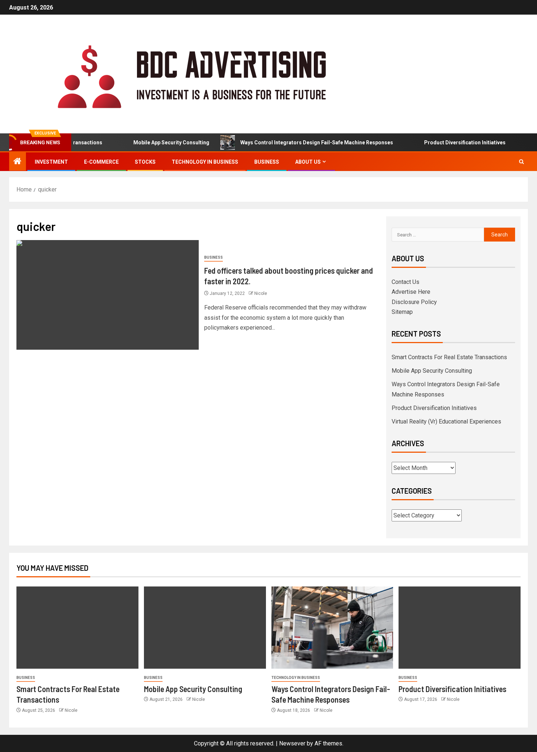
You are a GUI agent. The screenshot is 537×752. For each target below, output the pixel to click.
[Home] (18, 162)
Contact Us (405, 281)
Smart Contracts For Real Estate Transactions (449, 357)
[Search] (521, 162)
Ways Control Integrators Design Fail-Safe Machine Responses (306, 142)
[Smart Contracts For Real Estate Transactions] (77, 627)
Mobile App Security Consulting (161, 142)
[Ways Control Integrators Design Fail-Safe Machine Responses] (332, 627)
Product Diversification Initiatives (454, 142)
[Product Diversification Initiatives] (460, 627)
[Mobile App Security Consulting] (205, 627)
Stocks (145, 162)
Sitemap (402, 311)
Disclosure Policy (414, 302)
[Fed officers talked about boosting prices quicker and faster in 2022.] (107, 295)
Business (266, 162)
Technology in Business (205, 162)
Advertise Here (411, 291)
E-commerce (101, 162)
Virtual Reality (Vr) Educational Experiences (446, 421)
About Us (308, 162)
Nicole (260, 293)
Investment (51, 162)
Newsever (292, 743)
